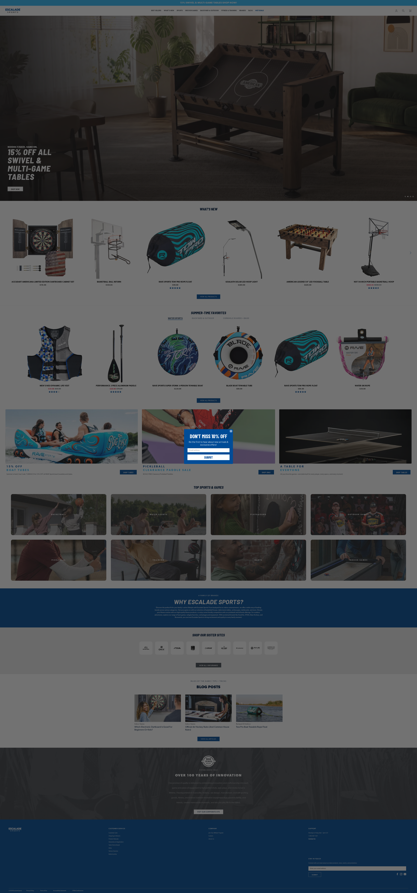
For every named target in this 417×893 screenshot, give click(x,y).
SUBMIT (208, 457)
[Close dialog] (231, 431)
